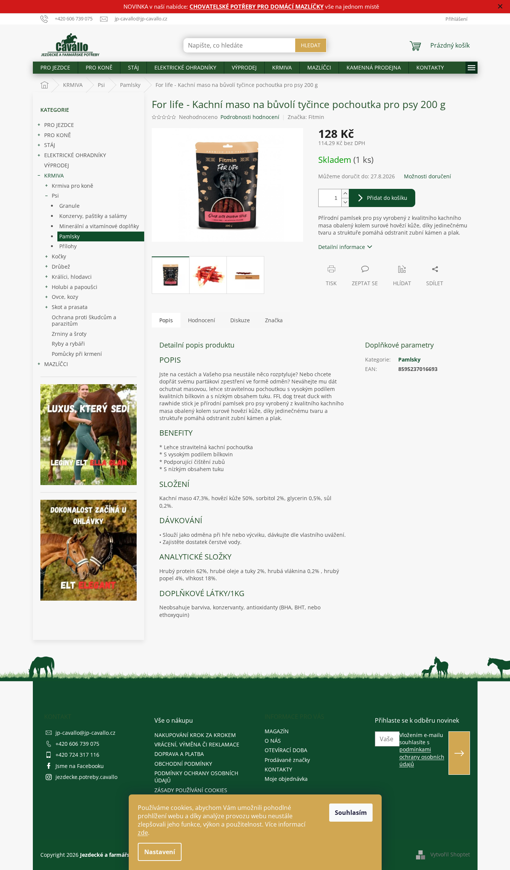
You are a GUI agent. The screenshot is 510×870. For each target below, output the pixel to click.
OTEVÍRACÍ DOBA (286, 750)
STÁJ (49, 144)
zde (143, 832)
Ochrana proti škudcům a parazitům (84, 320)
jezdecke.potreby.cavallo (86, 776)
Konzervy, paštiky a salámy (93, 215)
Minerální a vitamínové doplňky (99, 226)
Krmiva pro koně (72, 185)
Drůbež (61, 266)
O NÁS (273, 740)
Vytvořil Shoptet (450, 854)
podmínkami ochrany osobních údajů (421, 757)
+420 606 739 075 (77, 743)
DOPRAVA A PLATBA (179, 753)
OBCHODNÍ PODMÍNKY (183, 763)
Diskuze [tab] (240, 320)
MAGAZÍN (277, 731)
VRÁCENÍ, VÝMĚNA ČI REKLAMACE (196, 744)
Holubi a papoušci (74, 287)
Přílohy (68, 246)
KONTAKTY (278, 769)
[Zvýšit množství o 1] (345, 193)
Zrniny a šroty (69, 333)
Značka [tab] (274, 320)
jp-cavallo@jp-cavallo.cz (85, 732)
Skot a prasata (70, 307)
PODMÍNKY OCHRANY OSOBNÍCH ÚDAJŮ (196, 777)
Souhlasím (351, 812)
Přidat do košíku (387, 197)
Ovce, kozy (65, 296)
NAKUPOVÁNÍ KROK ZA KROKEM (195, 735)
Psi (55, 195)
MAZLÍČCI (56, 364)
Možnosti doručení (427, 176)
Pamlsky (69, 236)
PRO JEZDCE (59, 124)
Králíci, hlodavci (72, 276)
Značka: (306, 117)
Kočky (59, 256)
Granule (69, 205)
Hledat (310, 45)
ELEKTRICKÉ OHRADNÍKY (75, 155)
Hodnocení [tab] (201, 320)
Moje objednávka (286, 778)
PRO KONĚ (57, 135)
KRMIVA (54, 175)
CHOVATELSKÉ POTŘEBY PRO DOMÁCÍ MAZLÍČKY (257, 6)
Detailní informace (341, 246)
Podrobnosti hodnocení (249, 117)
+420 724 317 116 (77, 754)
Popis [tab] (166, 320)
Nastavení (159, 852)
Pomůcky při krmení (77, 353)
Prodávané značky (287, 759)
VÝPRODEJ (56, 165)
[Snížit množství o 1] (345, 202)
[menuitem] (55, 68)
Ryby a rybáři (68, 343)
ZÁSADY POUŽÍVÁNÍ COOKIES (190, 790)
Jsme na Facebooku (79, 766)
